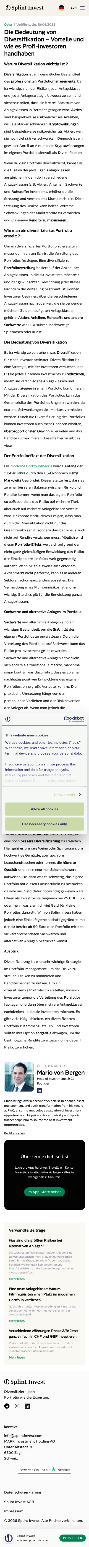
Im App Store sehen (44, 1192)
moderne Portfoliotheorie (31, 466)
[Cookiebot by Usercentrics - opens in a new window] (64, 719)
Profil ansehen (14, 1133)
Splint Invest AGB (19, 1501)
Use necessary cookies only (44, 824)
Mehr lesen (17, 1279)
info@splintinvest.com (23, 1435)
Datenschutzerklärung (22, 1492)
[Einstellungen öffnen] (61, 8)
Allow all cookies (44, 809)
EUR (73, 8)
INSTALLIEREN (72, 1538)
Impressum (14, 1511)
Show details (64, 794)
